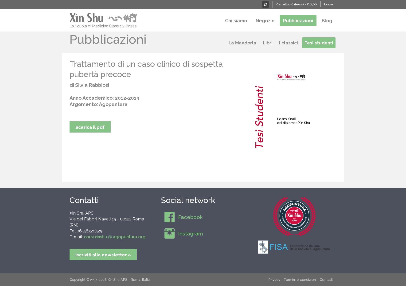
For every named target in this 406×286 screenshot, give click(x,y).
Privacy (274, 280)
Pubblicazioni (298, 21)
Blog (327, 21)
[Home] (104, 19)
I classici (288, 42)
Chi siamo (236, 21)
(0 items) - (303, 4)
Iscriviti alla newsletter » (103, 254)
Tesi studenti (318, 42)
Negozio (265, 21)
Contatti (84, 200)
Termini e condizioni (300, 280)
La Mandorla (242, 42)
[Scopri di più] (294, 216)
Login (328, 4)
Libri (268, 42)
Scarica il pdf (90, 127)
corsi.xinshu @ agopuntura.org (114, 236)
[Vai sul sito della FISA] (294, 247)
